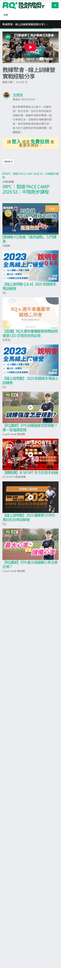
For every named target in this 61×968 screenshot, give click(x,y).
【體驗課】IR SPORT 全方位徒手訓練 (30, 472)
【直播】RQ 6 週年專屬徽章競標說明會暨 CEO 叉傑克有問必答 (30, 333)
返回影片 (8, 161)
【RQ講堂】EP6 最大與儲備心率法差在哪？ (30, 564)
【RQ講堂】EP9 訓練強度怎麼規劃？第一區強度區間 (30, 427)
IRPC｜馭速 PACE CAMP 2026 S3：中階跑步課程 (25, 189)
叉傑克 (18, 94)
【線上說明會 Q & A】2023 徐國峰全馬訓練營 (29, 286)
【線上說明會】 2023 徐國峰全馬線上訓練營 (30, 380)
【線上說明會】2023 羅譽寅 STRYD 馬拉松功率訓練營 (28, 517)
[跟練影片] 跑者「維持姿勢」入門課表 (29, 239)
